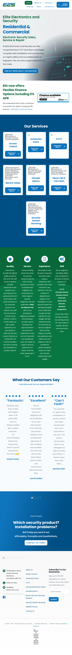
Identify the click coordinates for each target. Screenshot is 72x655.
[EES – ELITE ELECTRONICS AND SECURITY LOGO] (9, 4)
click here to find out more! (21, 109)
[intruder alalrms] (36, 168)
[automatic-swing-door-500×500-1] (29, 135)
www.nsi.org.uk (36, 516)
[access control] (13, 135)
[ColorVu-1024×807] (52, 135)
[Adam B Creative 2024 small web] (36, 629)
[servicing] (36, 204)
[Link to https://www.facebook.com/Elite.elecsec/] (12, 597)
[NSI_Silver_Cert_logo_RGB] (36, 498)
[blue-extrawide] (53, 93)
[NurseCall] (59, 168)
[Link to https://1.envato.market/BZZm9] (10, 259)
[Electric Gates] (13, 168)
